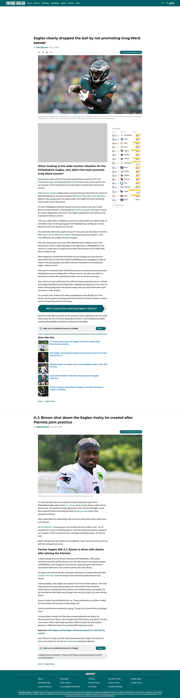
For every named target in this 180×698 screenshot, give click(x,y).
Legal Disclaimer (45, 686)
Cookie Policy (136, 683)
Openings (64, 679)
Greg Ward (74, 182)
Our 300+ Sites (114, 679)
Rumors (37, 3)
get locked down (70, 641)
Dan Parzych (42, 47)
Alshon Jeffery (48, 235)
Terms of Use (113, 683)
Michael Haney (42, 427)
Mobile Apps (136, 679)
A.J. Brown (70, 505)
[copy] (50, 52)
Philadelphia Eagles (46, 182)
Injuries (71, 3)
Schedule (45, 3)
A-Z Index (92, 686)
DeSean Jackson (50, 193)
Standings (55, 3)
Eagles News (49, 401)
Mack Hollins (81, 196)
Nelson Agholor (64, 235)
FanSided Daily (44, 683)
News (29, 3)
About (40, 679)
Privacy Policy (94, 683)
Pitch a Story (65, 683)
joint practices (82, 511)
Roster (63, 3)
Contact (91, 679)
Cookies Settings (115, 686)
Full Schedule (118, 205)
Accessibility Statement (70, 686)
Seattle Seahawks (82, 210)
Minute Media (26, 692)
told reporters (46, 527)
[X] (167, 3)
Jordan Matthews (98, 196)
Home (40, 401)
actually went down (46, 575)
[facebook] (162, 3)
